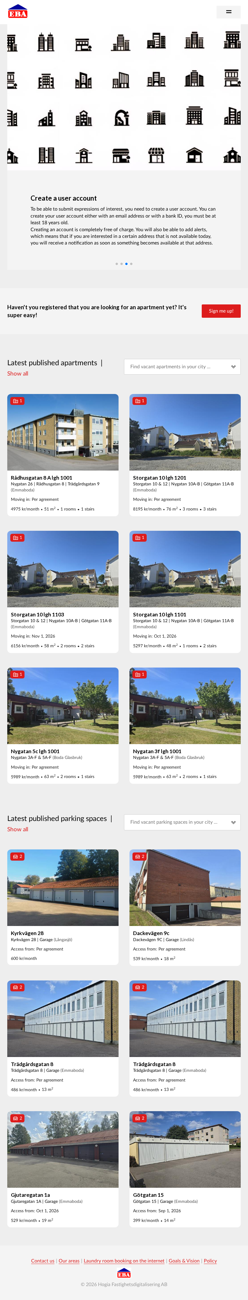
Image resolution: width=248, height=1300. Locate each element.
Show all (17, 374)
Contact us (42, 1261)
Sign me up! (221, 311)
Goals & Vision (184, 1261)
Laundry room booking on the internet (124, 1261)
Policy (210, 1261)
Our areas (69, 1261)
